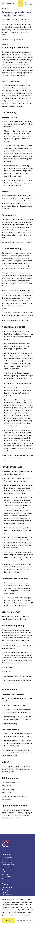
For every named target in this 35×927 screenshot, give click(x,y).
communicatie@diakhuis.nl (13, 818)
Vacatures (5, 879)
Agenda (4, 872)
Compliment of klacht (8, 894)
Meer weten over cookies (22, 915)
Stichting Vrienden (7, 876)
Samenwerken (6, 860)
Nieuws (4, 869)
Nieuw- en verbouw (7, 867)
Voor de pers (5, 892)
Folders (8, 8)
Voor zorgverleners (7, 890)
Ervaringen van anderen (9, 864)
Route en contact (7, 887)
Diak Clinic (5, 874)
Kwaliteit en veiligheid (8, 862)
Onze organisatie (7, 857)
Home (3, 8)
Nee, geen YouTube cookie (25, 920)
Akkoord (8, 920)
